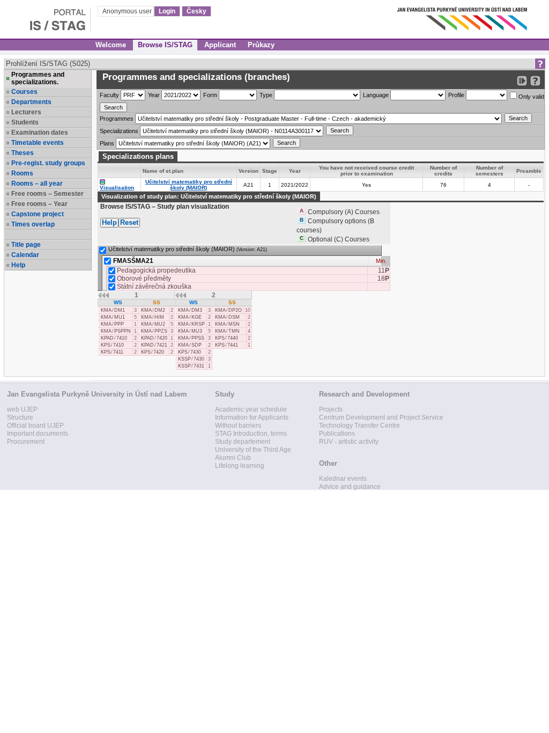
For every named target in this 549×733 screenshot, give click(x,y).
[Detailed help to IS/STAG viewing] (535, 80)
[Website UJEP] (463, 16)
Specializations (119, 131)
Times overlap (33, 224)
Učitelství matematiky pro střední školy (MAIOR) (188, 184)
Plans (107, 143)
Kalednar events (343, 478)
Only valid (530, 96)
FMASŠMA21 (133, 260)
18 (383, 278)
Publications (337, 433)
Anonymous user (127, 11)
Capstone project (37, 214)
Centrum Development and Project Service (381, 417)
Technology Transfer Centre (359, 425)
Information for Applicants (251, 417)
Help (18, 265)
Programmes (116, 118)
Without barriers (238, 425)
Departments (31, 102)
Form (210, 95)
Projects (331, 409)
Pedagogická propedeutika (156, 270)
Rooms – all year (37, 183)
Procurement (25, 441)
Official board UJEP (35, 425)
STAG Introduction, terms (251, 433)
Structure (20, 417)
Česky (196, 11)
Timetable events (37, 142)
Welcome (110, 45)
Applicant (220, 45)
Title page (26, 244)
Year (154, 95)
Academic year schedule (251, 409)
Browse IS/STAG (165, 45)
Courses (24, 92)
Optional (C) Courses (338, 239)
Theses (22, 153)
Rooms (22, 173)
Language (376, 95)
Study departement (242, 441)
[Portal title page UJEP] (45, 16)
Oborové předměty (144, 278)
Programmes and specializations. (37, 78)
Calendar (25, 255)
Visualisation (117, 187)
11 (383, 270)
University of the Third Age (253, 449)
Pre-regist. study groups (48, 163)
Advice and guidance (350, 486)
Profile (456, 95)
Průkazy (261, 45)
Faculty (109, 95)
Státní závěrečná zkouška (154, 286)
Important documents (37, 433)
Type (265, 95)
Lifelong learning (239, 466)
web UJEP (22, 409)
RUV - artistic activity (349, 441)
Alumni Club (233, 457)
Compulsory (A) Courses (344, 212)
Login (167, 11)
